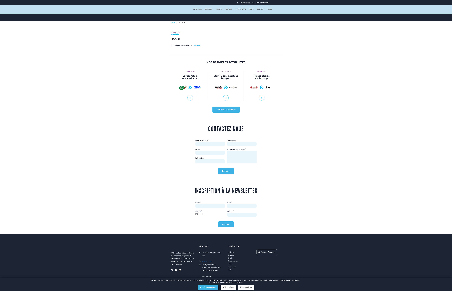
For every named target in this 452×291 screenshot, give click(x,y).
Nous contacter (207, 276)
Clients (219, 9)
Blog (270, 9)
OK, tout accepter (209, 287)
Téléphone (231, 141)
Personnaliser (246, 287)
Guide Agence (233, 261)
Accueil (173, 22)
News (251, 9)
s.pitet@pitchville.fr (208, 265)
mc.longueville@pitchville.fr (212, 267)
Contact (260, 9)
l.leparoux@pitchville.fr (210, 270)
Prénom (230, 211)
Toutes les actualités (226, 110)
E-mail (198, 203)
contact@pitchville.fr (262, 2)
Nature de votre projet (236, 149)
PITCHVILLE (180, 9)
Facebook (195, 45)
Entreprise (199, 158)
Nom (229, 203)
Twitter (197, 45)
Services (208, 9)
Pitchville (197, 9)
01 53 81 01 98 (245, 2)
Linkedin (180, 270)
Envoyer (226, 171)
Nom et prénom (201, 141)
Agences (228, 9)
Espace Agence (267, 252)
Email (199, 45)
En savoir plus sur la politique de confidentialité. (226, 282)
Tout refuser (229, 287)
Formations (232, 267)
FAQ (229, 270)
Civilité (198, 211)
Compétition (240, 9)
